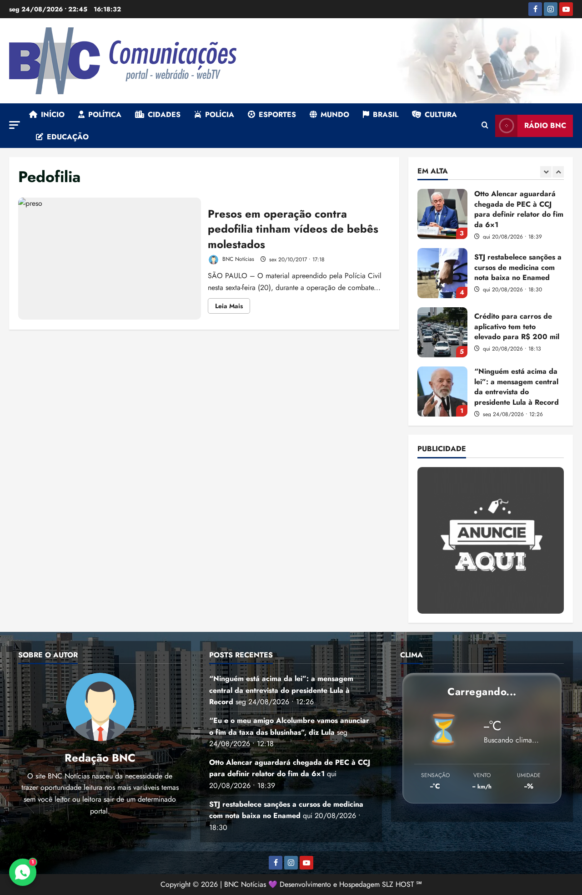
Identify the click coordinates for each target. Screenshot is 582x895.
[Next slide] (558, 172)
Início (53, 114)
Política (104, 114)
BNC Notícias (237, 259)
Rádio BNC (545, 125)
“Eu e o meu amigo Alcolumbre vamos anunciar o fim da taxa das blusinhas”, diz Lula (442, 413)
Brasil (385, 114)
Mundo (335, 114)
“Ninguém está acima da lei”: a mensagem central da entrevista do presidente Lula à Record (442, 354)
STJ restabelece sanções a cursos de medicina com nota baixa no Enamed (442, 236)
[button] (14, 125)
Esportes (277, 114)
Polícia (219, 114)
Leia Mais (232, 307)
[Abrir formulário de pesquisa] (485, 125)
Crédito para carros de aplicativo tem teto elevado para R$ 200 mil (442, 295)
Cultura (441, 114)
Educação (68, 137)
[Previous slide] (546, 172)
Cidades (164, 114)
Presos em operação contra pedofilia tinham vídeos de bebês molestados (109, 259)
